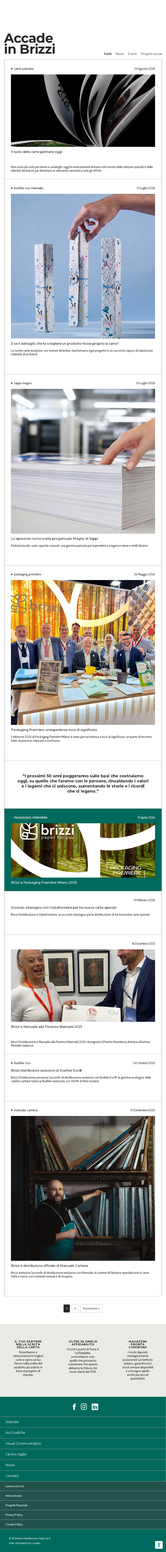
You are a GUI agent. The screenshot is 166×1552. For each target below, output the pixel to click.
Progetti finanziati (17, 1505)
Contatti (12, 1476)
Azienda (12, 1422)
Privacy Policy (14, 1515)
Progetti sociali (151, 54)
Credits (36, 1543)
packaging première (30, 817)
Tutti (108, 54)
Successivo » (91, 1308)
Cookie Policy (14, 1524)
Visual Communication (23, 1443)
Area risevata (13, 1495)
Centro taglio (16, 1454)
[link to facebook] (74, 1407)
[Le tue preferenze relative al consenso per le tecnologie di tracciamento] (159, 1545)
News (120, 54)
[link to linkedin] (95, 1407)
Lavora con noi (15, 1486)
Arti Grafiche (15, 1433)
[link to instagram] (84, 1406)
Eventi (133, 54)
